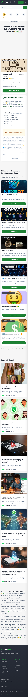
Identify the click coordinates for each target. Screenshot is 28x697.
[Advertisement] (14, 45)
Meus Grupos (4, 664)
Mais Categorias (14, 21)
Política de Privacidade (6, 681)
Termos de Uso (5, 679)
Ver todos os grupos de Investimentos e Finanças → (14, 349)
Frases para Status (19, 668)
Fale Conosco (4, 686)
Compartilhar (21, 74)
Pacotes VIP (4, 668)
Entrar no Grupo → (14, 90)
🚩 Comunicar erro (14, 158)
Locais (16, 670)
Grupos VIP (4, 666)
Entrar (8, 2)
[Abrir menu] (25, 2)
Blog (16, 661)
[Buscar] (25, 7)
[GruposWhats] (2, 2)
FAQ (2, 684)
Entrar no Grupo (14, 203)
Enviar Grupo (4, 661)
